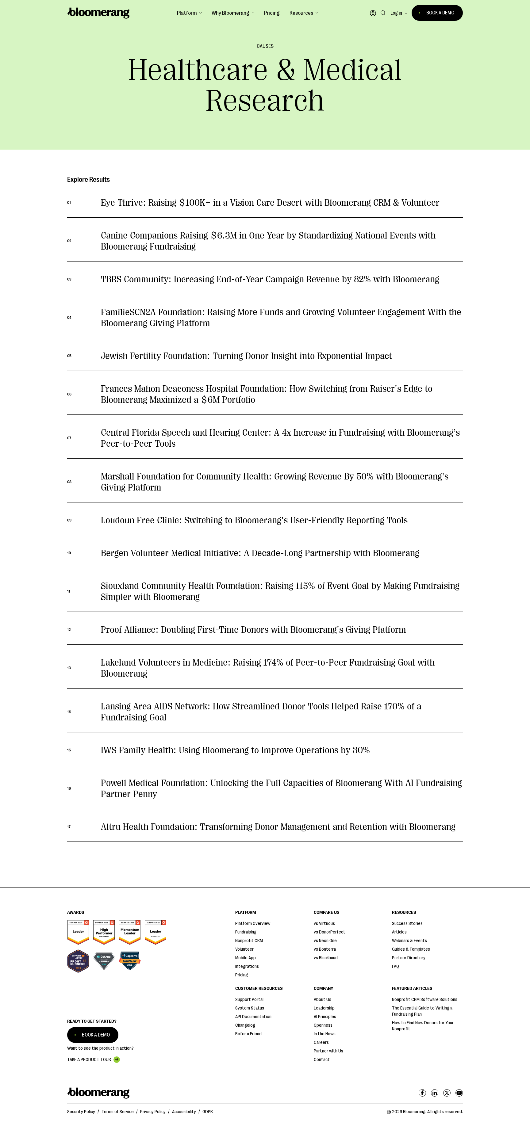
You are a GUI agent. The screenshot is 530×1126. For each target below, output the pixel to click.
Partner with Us (328, 1051)
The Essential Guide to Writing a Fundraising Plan (422, 1011)
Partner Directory (408, 957)
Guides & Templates (411, 949)
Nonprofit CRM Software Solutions (424, 999)
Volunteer (244, 949)
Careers (321, 1042)
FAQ (395, 966)
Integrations (247, 966)
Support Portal (249, 999)
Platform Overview (252, 923)
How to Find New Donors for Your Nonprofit (423, 1026)
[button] (189, 13)
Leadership (324, 1008)
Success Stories (407, 923)
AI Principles (325, 1016)
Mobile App (245, 957)
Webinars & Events (409, 940)
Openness (323, 1025)
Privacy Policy (153, 1111)
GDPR (207, 1111)
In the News (325, 1033)
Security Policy (81, 1111)
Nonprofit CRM (249, 940)
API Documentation (253, 1016)
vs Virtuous (324, 923)
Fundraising (245, 932)
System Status (249, 1008)
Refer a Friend (248, 1033)
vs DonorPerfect (329, 932)
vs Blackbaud (326, 957)
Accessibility (184, 1111)
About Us (322, 999)
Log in (396, 13)
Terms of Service (118, 1111)
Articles (399, 932)
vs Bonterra (325, 949)
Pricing (272, 13)
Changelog (245, 1025)
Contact (322, 1059)
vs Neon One (325, 940)
